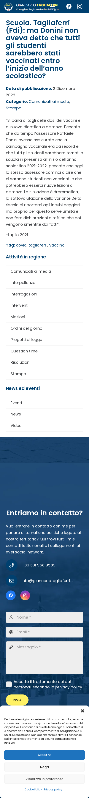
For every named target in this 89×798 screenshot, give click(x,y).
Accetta (44, 755)
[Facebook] (69, 6)
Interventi (20, 305)
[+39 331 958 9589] (14, 565)
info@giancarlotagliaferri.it (47, 580)
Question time (24, 351)
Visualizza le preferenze (44, 779)
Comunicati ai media (31, 271)
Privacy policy (53, 789)
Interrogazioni (24, 294)
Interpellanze (23, 282)
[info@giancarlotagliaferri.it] (14, 581)
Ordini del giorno (26, 328)
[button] (82, 711)
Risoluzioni (20, 362)
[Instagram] (79, 6)
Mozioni (18, 317)
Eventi (16, 402)
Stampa (18, 373)
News (16, 414)
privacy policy (68, 687)
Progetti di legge (26, 339)
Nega (44, 767)
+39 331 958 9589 (38, 565)
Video (16, 425)
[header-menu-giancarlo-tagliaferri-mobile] (31, 6)
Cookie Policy (33, 789)
